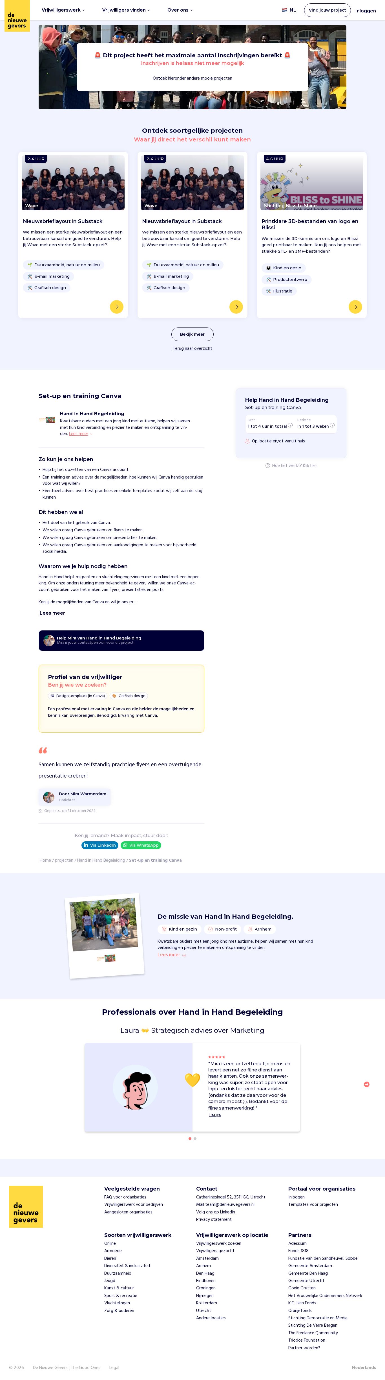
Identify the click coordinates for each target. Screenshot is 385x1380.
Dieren (110, 1258)
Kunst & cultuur (119, 1288)
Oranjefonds (300, 1311)
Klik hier (310, 466)
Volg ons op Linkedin (215, 1212)
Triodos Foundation (306, 1340)
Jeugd (109, 1281)
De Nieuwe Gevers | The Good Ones (66, 1368)
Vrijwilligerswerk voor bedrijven (133, 1204)
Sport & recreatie (120, 1296)
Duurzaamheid (117, 1273)
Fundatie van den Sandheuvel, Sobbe (323, 1258)
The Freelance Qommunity (313, 1333)
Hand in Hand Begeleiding (101, 860)
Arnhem (203, 1266)
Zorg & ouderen (119, 1311)
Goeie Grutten (302, 1288)
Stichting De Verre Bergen (312, 1325)
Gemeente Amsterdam (310, 1266)
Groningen (206, 1288)
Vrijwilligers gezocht (215, 1251)
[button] (368, 1088)
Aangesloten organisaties (128, 1212)
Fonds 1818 (298, 1251)
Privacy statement (214, 1219)
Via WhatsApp (144, 845)
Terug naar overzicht (192, 348)
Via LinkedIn (103, 845)
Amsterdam (207, 1258)
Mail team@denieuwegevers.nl (225, 1204)
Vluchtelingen (117, 1303)
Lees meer (169, 955)
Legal (114, 1368)
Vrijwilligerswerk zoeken (218, 1243)
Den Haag (205, 1273)
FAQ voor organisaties (125, 1197)
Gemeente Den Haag (308, 1273)
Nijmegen (205, 1296)
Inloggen (365, 11)
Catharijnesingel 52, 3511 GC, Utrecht (230, 1197)
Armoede (113, 1251)
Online (110, 1243)
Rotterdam (206, 1303)
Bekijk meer (192, 334)
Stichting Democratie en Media (318, 1318)
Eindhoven (206, 1281)
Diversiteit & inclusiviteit (127, 1266)
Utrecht (203, 1311)
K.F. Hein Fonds (302, 1303)
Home (45, 860)
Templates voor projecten (313, 1204)
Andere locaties (211, 1318)
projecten (64, 860)
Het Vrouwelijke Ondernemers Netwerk (325, 1296)
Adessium (297, 1243)
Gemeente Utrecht (306, 1281)
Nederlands (364, 1368)
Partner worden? (304, 1348)
